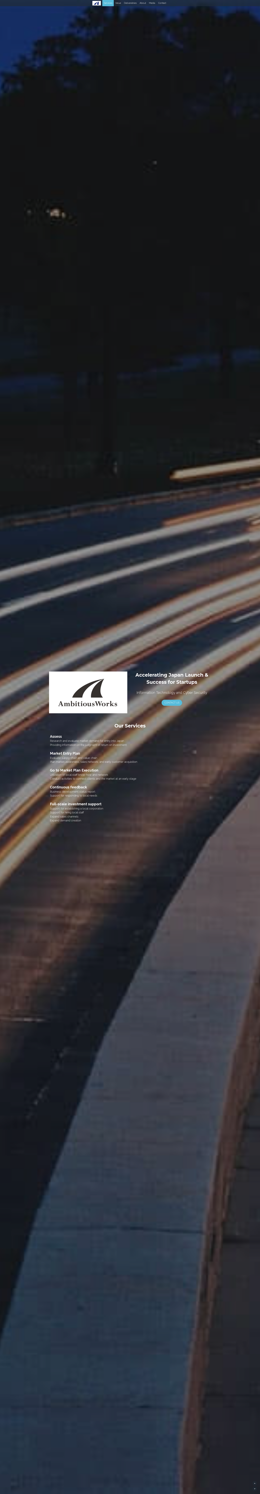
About (138, 3)
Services (103, 3)
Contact (157, 3)
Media (147, 3)
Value (113, 3)
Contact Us (171, 702)
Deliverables (125, 3)
